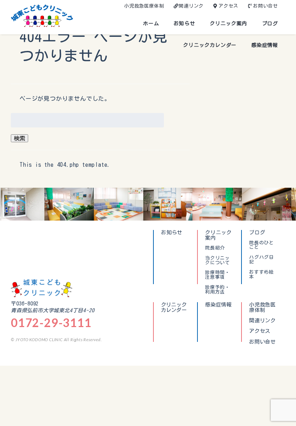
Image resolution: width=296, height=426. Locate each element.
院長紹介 (215, 248)
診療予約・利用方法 (217, 289)
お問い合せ (265, 6)
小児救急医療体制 (144, 6)
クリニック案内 (228, 23)
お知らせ (184, 23)
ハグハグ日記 (261, 259)
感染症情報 (264, 45)
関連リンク (191, 6)
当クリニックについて (217, 260)
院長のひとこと (261, 245)
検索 (19, 138)
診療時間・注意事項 (217, 274)
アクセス (228, 6)
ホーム (151, 23)
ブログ (270, 23)
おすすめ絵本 (261, 274)
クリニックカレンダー (209, 45)
